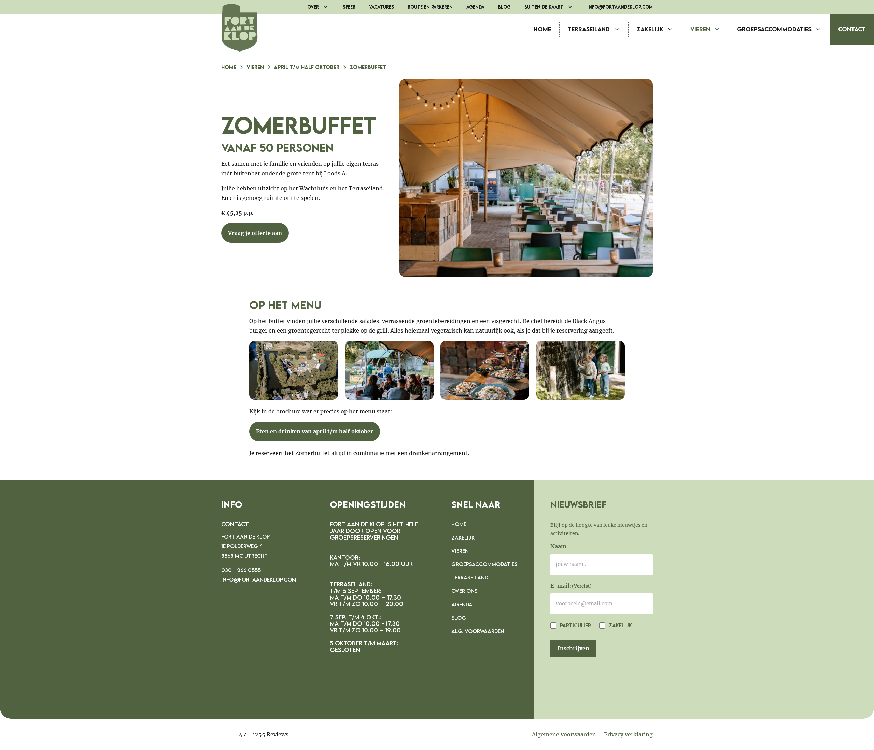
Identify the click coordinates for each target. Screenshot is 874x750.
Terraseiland (589, 29)
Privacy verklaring (628, 734)
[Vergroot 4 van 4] (615, 349)
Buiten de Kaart (543, 7)
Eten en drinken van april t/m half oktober (314, 431)
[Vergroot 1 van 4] (329, 349)
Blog (504, 7)
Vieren (700, 29)
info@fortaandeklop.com (620, 7)
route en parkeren (430, 7)
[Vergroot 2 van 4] (424, 349)
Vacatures (381, 7)
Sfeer (349, 7)
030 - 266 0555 (241, 570)
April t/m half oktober (306, 67)
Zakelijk (650, 29)
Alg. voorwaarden (477, 631)
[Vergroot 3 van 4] (520, 349)
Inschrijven (573, 648)
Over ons (464, 591)
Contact (852, 29)
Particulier (575, 625)
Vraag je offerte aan (255, 233)
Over (313, 7)
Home (542, 29)
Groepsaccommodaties (774, 29)
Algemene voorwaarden (564, 734)
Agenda (475, 7)
